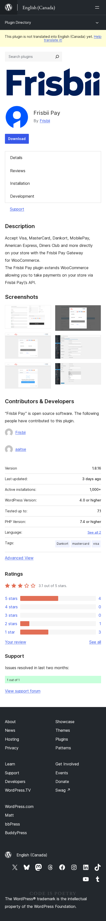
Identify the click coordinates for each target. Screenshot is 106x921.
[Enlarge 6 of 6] (94, 369)
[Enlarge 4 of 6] (94, 311)
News (10, 730)
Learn (10, 763)
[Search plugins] (57, 57)
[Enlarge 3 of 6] (44, 369)
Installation (20, 183)
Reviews (17, 170)
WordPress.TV (18, 790)
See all (95, 641)
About (10, 721)
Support (17, 209)
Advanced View (19, 557)
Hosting (12, 739)
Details (16, 157)
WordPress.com (19, 806)
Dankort (62, 543)
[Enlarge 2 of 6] (44, 339)
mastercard (80, 543)
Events (61, 772)
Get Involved (67, 763)
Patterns (63, 747)
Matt (9, 815)
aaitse (20, 449)
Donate (62, 781)
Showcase (64, 721)
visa (96, 543)
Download (17, 139)
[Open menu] (98, 7)
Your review (15, 641)
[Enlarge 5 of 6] (94, 341)
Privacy (11, 747)
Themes (62, 730)
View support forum (22, 690)
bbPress (12, 824)
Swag (63, 790)
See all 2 (94, 532)
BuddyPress (16, 832)
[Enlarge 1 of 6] (44, 311)
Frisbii (45, 120)
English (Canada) (32, 854)
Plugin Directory (18, 22)
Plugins (61, 739)
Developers (15, 781)
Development (22, 196)
